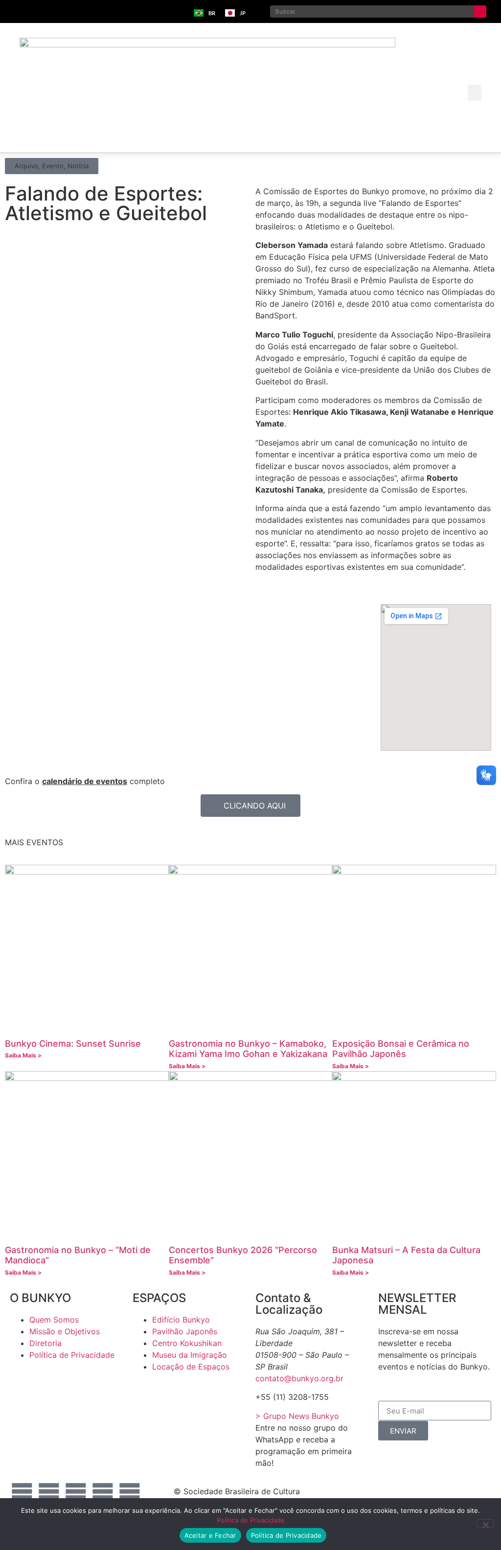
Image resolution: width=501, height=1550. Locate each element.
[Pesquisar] (480, 11)
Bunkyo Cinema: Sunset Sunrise (73, 1043)
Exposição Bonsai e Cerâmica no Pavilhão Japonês (400, 1048)
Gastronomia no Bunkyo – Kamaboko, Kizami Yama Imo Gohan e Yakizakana (248, 1048)
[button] (474, 93)
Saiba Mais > (23, 1055)
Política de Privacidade (251, 1520)
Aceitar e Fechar (210, 1535)
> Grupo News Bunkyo (297, 1416)
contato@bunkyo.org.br (299, 1378)
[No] (485, 1523)
